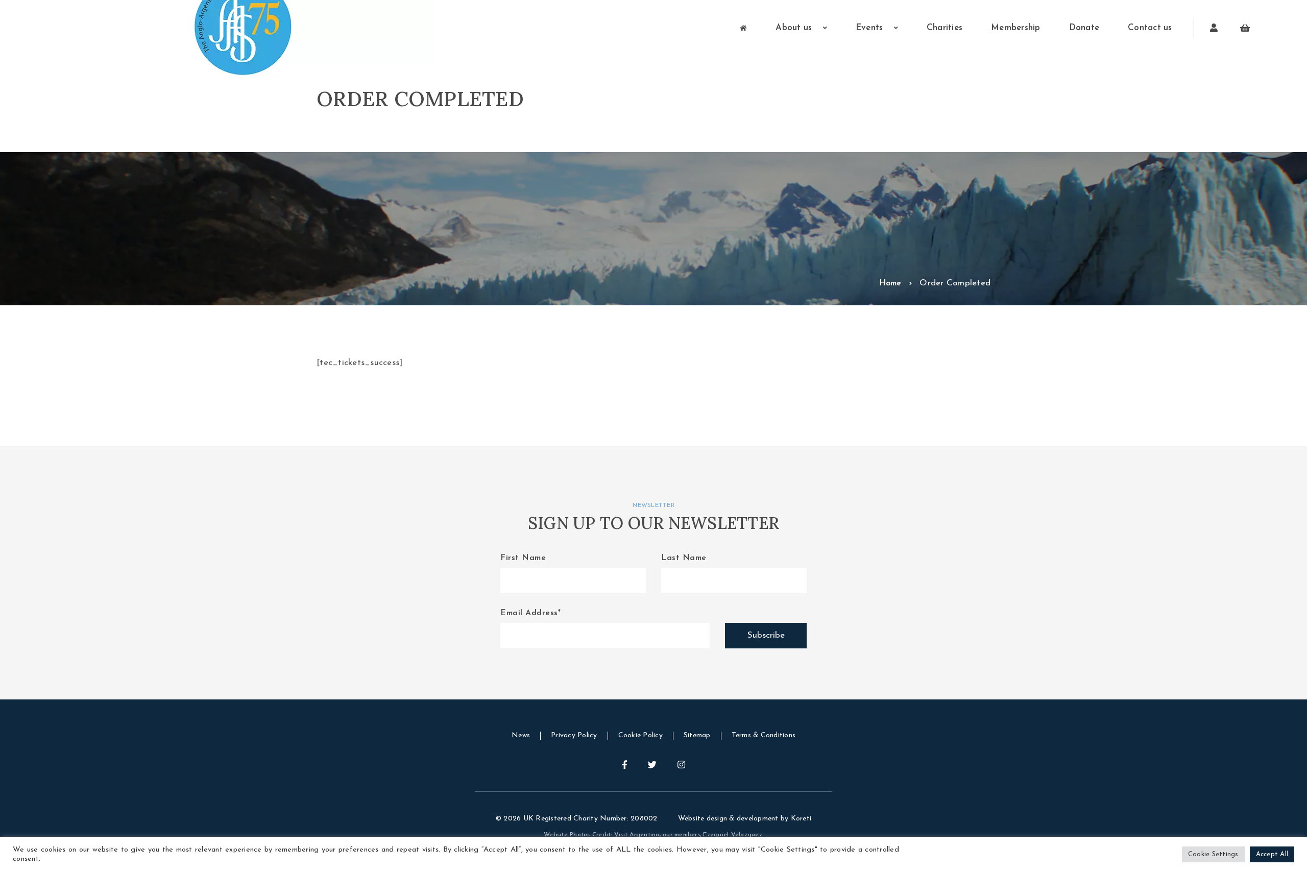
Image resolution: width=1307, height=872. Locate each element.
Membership (1015, 27)
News (521, 735)
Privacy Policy (574, 735)
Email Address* (530, 613)
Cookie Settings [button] (1213, 854)
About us (795, 27)
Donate (1084, 27)
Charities (944, 27)
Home (890, 283)
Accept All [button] (1272, 854)
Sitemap (697, 735)
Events (871, 27)
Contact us (1150, 27)
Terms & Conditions (764, 735)
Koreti (801, 818)
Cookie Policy (640, 735)
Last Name (684, 558)
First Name (523, 558)
